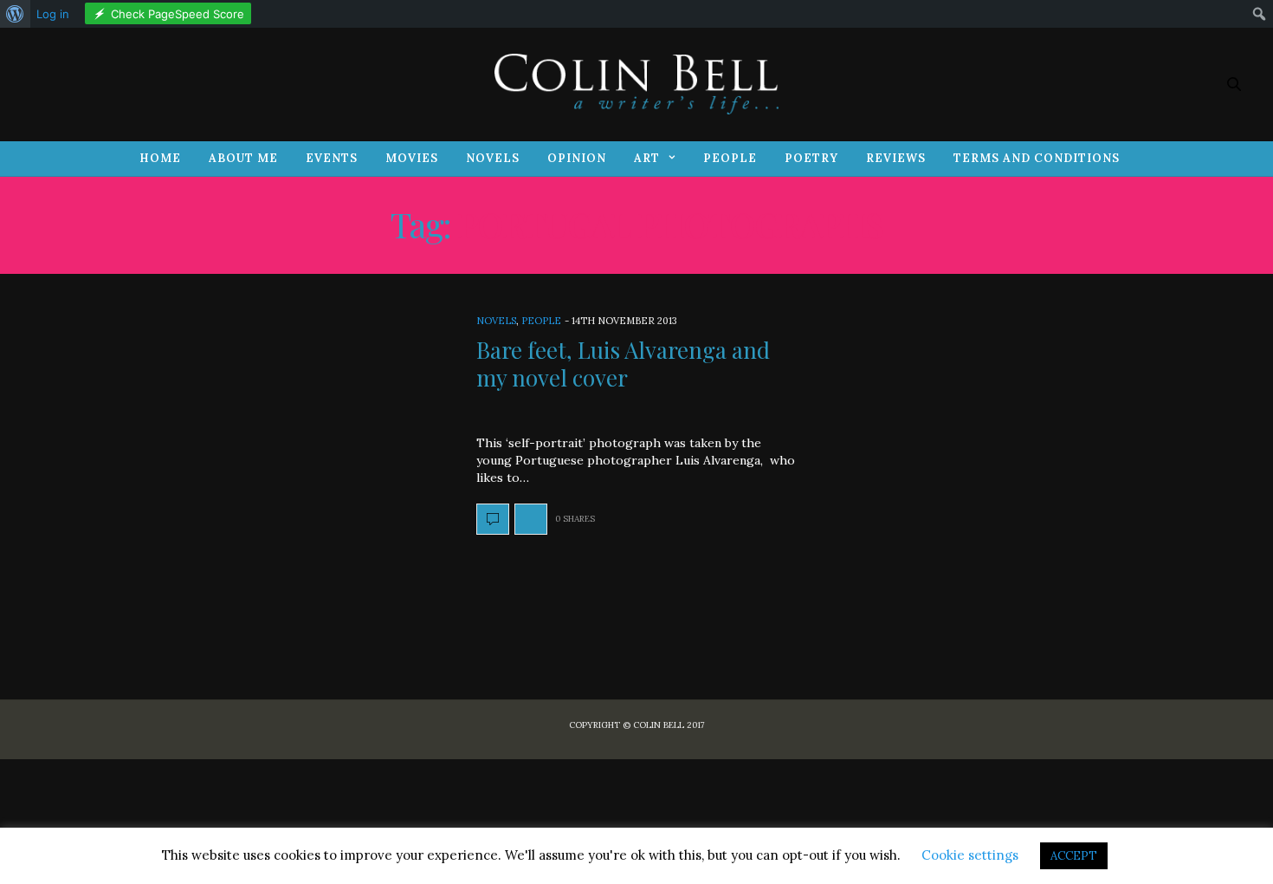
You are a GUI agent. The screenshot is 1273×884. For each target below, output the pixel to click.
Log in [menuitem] (52, 14)
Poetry (811, 158)
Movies (411, 158)
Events (332, 158)
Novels (493, 158)
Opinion (576, 158)
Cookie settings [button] (969, 855)
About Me (243, 158)
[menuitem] (15, 14)
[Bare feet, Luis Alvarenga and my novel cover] (492, 519)
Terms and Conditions (1036, 158)
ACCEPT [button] (1073, 855)
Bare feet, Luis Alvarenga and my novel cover (623, 363)
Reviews (896, 158)
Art (647, 158)
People (730, 158)
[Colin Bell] (636, 84)
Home (160, 158)
